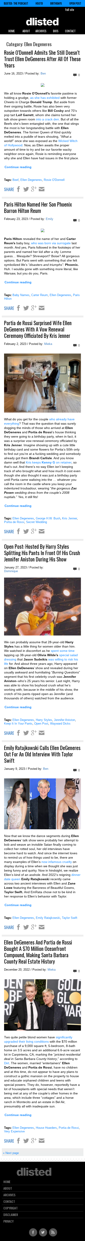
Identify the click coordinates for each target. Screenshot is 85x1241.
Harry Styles (44, 720)
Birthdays (56, 3)
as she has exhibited (45, 98)
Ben (43, 73)
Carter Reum (39, 295)
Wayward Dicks (60, 723)
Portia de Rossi (14, 522)
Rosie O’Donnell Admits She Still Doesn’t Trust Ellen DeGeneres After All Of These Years (42, 59)
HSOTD (39, 3)
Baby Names (20, 295)
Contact (70, 31)
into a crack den (47, 119)
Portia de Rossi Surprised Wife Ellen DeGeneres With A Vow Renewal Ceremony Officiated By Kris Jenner (38, 329)
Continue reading (18, 167)
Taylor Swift (69, 918)
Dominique (11, 571)
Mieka (48, 344)
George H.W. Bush (48, 518)
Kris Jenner (69, 518)
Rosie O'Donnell (54, 180)
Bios (55, 31)
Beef (15, 180)
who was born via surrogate (51, 243)
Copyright (10, 1208)
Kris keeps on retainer (48, 462)
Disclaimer (10, 1215)
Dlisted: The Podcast (16, 3)
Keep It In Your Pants (18, 723)
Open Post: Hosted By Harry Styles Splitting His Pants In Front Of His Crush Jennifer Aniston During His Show (42, 553)
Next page (11, 1153)
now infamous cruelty (56, 862)
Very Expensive (14, 1131)
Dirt (6, 1063)
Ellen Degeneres (31, 180)
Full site (69, 9)
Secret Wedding (36, 522)
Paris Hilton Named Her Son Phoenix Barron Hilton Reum (38, 207)
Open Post (75, 3)
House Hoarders (46, 1127)
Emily (49, 219)
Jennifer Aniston (64, 720)
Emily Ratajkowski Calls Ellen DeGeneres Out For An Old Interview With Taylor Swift (42, 754)
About (26, 31)
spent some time (63, 651)
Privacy (8, 1221)
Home (11, 31)
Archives (40, 31)
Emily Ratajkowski (48, 918)
